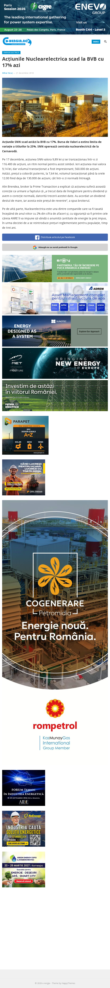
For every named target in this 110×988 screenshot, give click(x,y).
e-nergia (46, 983)
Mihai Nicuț (7, 73)
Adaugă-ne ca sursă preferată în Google (57, 247)
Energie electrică (11, 52)
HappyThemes (68, 983)
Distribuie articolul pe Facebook (58, 237)
